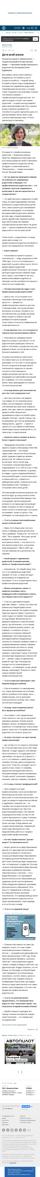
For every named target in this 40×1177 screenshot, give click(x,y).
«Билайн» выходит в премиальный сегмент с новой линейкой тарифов (12, 1092)
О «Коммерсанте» (8, 1116)
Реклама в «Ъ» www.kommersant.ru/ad (20, 13)
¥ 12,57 (20, 32)
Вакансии (5, 1124)
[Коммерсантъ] (4, 28)
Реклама (5, 1122)
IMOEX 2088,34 (29, 32)
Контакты (5, 1120)
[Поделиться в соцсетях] (35, 50)
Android (22, 1116)
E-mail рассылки (25, 1122)
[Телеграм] (3, 1130)
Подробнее (13, 1163)
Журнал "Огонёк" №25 (9, 1035)
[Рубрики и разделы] (35, 28)
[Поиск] (32, 28)
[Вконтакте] (7, 1130)
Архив (4, 1118)
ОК (35, 39)
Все (15, 1083)
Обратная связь (25, 1118)
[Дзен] (11, 1130)
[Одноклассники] (16, 1130)
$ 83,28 (8, 32)
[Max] (24, 1130)
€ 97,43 (14, 32)
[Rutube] (20, 1130)
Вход (28, 28)
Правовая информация (27, 1120)
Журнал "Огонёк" (7, 45)
